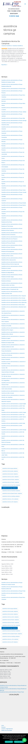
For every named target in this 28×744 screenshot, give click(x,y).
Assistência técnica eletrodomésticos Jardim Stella (13, 423)
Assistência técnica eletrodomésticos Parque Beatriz (14, 205)
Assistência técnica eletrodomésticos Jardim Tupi (13, 414)
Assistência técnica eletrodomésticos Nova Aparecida (14, 302)
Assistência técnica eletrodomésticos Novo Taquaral (14, 295)
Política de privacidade (6, 730)
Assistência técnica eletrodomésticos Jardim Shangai (14, 429)
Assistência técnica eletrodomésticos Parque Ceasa (14, 190)
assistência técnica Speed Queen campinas (12, 493)
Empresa (3, 727)
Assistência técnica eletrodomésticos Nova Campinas (14, 300)
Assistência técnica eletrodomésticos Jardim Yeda (13, 405)
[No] (26, 738)
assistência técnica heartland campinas (11, 490)
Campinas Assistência (7, 45)
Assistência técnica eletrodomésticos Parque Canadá (14, 192)
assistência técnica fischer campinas (10, 479)
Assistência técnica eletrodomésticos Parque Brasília (14, 202)
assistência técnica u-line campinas (10, 499)
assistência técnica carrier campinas (10, 476)
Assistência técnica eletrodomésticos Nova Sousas (13, 298)
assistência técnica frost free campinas (11, 485)
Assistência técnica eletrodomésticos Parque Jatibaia (14, 111)
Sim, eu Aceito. (8, 741)
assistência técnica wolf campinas (10, 501)
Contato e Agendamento (7, 728)
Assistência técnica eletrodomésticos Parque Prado (13, 88)
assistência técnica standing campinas (11, 496)
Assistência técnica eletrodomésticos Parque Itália (13, 118)
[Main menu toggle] (25, 4)
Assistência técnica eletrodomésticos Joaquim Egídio (14, 403)
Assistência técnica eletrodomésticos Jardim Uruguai (14, 412)
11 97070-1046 (14, 16)
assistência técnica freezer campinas (10, 482)
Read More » (4, 65)
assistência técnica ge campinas (9, 487)
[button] (24, 740)
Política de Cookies (19, 741)
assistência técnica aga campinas (9, 468)
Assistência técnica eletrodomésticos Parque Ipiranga (14, 120)
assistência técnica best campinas (10, 474)
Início (2, 725)
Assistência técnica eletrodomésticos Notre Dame (13, 304)
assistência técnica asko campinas (10, 471)
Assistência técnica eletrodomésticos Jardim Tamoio (14, 416)
